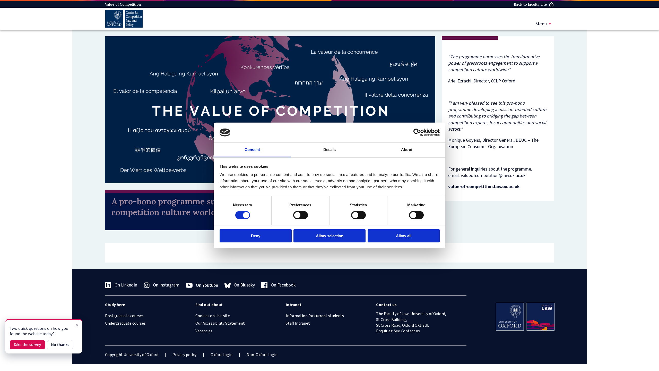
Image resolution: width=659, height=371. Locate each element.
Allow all (403, 235)
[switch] (300, 215)
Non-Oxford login (262, 355)
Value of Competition (123, 4)
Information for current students (315, 316)
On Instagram (166, 285)
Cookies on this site (212, 316)
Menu (541, 23)
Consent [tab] (252, 149)
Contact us (410, 331)
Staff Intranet (298, 323)
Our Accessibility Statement (220, 323)
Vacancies (203, 331)
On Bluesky (244, 285)
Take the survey (27, 344)
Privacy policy (184, 355)
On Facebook (283, 285)
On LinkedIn (126, 285)
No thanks (60, 344)
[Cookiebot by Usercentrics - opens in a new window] (417, 132)
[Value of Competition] (124, 19)
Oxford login (221, 355)
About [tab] (406, 149)
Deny (255, 235)
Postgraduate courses (124, 316)
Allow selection (329, 235)
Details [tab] (329, 149)
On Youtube (207, 285)
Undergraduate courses (125, 323)
